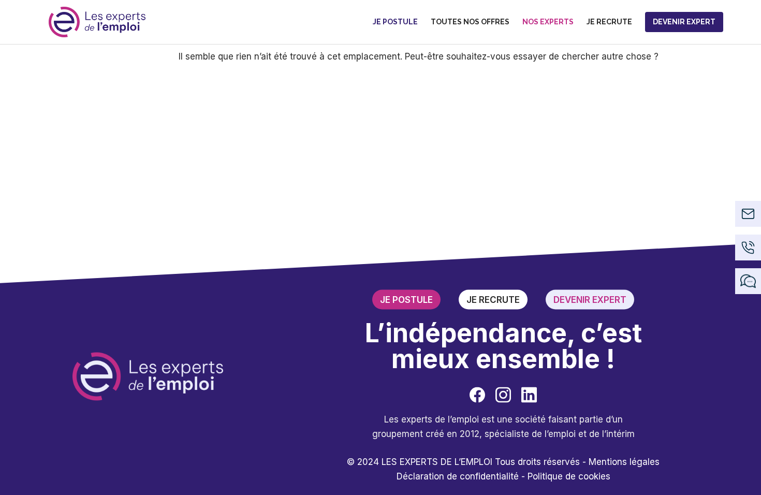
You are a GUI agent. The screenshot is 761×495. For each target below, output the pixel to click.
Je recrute (609, 22)
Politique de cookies (569, 476)
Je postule (395, 22)
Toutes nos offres (470, 22)
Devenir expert (684, 22)
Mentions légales (624, 461)
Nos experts (548, 22)
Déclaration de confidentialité (458, 476)
